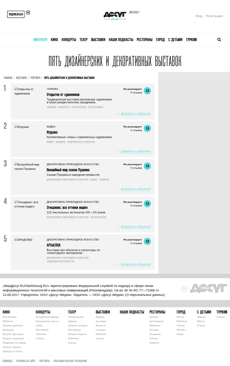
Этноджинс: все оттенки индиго (67, 207)
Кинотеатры (10, 316)
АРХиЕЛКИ (53, 245)
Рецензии (155, 334)
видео (50, 141)
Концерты (69, 39)
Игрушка (52, 132)
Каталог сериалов (13, 338)
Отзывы (154, 329)
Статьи (40, 338)
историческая (98, 216)
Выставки (98, 39)
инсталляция (79, 106)
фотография (95, 106)
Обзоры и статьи (12, 351)
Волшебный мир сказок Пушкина (68, 169)
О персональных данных (145, 295)
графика (52, 106)
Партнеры (44, 361)
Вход (199, 16)
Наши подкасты (121, 39)
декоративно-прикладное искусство (68, 179)
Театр (84, 39)
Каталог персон (12, 347)
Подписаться (16, 14)
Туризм (191, 39)
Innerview (40, 39)
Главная (8, 77)
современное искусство (81, 141)
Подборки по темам (14, 342)
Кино (54, 39)
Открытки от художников (63, 94)
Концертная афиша (47, 316)
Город (160, 39)
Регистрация (214, 16)
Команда (7, 361)
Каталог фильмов (13, 334)
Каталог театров (77, 325)
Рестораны (144, 39)
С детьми (175, 39)
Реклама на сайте (26, 361)
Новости (154, 342)
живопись (64, 106)
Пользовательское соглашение (70, 361)
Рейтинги (35, 77)
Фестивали (42, 329)
